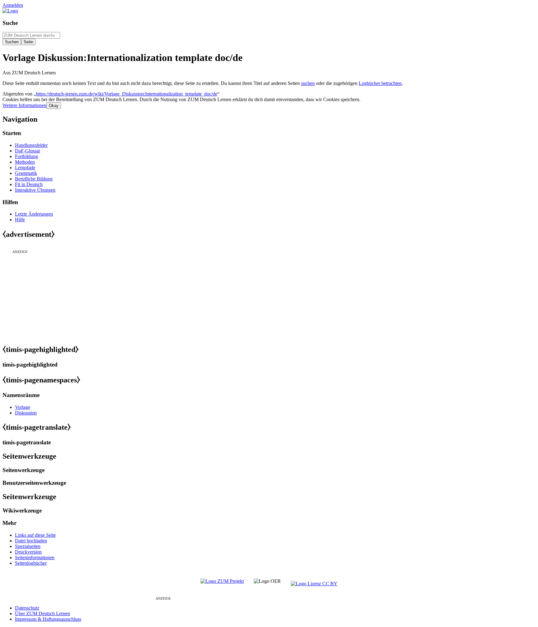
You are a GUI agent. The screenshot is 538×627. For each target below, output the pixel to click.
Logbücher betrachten (380, 83)
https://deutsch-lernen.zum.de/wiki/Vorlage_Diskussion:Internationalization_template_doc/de (126, 93)
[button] (24, 105)
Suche (10, 23)
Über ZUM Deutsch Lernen (42, 613)
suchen (308, 83)
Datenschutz (27, 608)
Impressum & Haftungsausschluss (48, 619)
